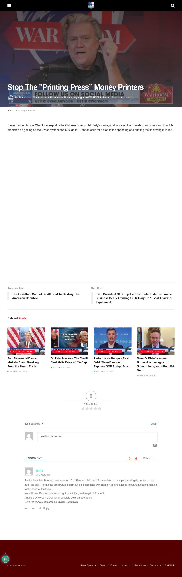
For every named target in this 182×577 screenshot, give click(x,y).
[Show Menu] (9, 5)
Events (114, 565)
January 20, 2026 (18, 371)
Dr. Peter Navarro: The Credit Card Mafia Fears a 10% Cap (69, 360)
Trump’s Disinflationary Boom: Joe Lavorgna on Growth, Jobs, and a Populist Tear (155, 364)
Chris (39, 471)
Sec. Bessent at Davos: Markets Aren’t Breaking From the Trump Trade (23, 362)
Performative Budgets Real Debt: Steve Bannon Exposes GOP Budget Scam (112, 362)
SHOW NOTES (93, 97)
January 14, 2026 (61, 367)
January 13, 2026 (104, 371)
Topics (103, 565)
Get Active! (140, 565)
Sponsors (126, 565)
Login (153, 423)
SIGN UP (170, 565)
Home (10, 110)
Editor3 (22, 97)
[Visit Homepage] (91, 5)
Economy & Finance (61, 97)
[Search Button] (173, 5)
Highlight (79, 97)
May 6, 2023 (39, 97)
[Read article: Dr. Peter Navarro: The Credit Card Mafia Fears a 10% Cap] (70, 341)
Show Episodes (89, 565)
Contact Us (155, 565)
